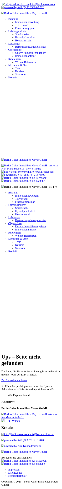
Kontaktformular (17, 475)
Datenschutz (15, 472)
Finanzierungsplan (25, 28)
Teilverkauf (21, 25)
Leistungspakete (17, 31)
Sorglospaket (22, 34)
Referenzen (14, 59)
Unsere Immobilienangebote (30, 52)
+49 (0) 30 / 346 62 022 (30, 7)
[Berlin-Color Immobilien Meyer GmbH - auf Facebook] (23, 177)
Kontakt (12, 77)
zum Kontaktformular (29, 445)
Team (18, 68)
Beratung (13, 18)
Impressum (14, 469)
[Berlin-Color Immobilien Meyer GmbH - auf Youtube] (23, 180)
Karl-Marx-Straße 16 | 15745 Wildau (21, 168)
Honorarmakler (23, 40)
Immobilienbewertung (27, 22)
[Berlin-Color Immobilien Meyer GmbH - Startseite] (24, 13)
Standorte (20, 74)
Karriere (19, 71)
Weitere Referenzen (26, 62)
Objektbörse (15, 49)
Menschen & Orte (18, 65)
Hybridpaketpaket (25, 37)
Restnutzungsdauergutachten (30, 46)
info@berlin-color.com (42, 4)
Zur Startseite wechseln (14, 380)
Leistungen (14, 43)
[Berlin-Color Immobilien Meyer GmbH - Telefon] (9, 445)
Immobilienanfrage (25, 55)
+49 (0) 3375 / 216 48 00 (31, 174)
